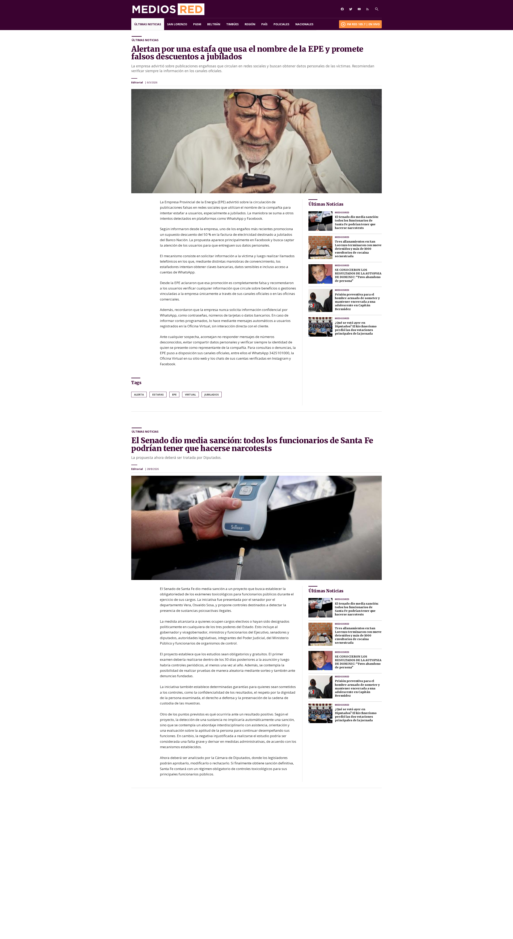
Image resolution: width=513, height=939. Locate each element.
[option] (256, 141)
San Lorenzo (177, 24)
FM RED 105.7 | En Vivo (363, 24)
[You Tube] (359, 9)
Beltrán (213, 24)
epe (174, 394)
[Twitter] (350, 9)
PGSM (197, 24)
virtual (190, 394)
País (264, 24)
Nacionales (304, 24)
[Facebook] (342, 9)
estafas (158, 394)
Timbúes (232, 24)
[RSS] (367, 9)
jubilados (211, 394)
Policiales (281, 24)
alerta (139, 394)
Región (250, 24)
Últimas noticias (147, 24)
